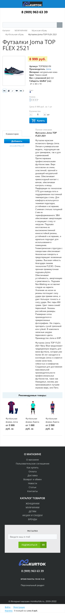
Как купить (32, 467)
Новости (32, 483)
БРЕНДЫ (32, 519)
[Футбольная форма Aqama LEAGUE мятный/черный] (32, 407)
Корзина (8, 610)
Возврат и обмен (32, 479)
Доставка (33, 475)
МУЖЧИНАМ (32, 507)
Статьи (32, 487)
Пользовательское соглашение (32, 463)
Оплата (33, 471)
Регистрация (19, 607)
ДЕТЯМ (32, 511)
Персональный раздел (32, 585)
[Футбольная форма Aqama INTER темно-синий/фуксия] (52, 407)
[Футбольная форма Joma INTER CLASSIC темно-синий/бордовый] (12, 407)
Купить (41, 120)
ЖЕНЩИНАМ (32, 503)
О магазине (32, 459)
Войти (7, 607)
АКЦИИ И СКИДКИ (32, 515)
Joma (48, 68)
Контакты (32, 491)
